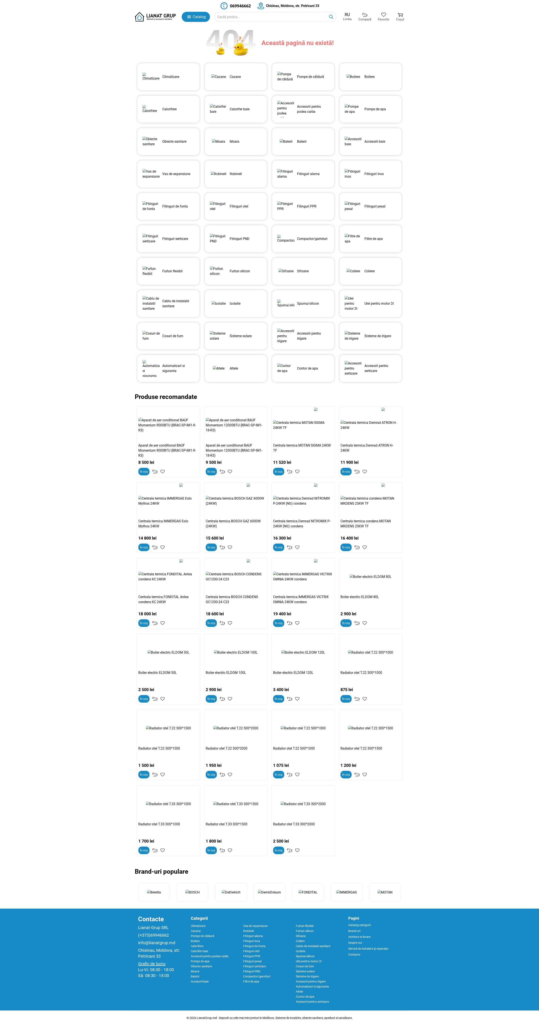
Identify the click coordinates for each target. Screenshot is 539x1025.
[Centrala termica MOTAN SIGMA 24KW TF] (303, 425)
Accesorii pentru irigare (311, 981)
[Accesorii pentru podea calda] (286, 109)
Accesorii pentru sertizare (312, 1001)
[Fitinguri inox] (353, 174)
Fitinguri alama (253, 936)
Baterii (195, 976)
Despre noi (355, 942)
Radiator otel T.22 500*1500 (159, 748)
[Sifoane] (286, 271)
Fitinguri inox (251, 941)
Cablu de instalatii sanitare (313, 946)
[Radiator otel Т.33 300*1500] (236, 804)
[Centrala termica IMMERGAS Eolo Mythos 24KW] (168, 501)
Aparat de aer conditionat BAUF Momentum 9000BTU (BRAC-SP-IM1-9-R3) (167, 450)
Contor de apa (305, 996)
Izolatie (300, 951)
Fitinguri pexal (252, 961)
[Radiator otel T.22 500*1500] (168, 728)
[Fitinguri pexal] (353, 206)
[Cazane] (218, 76)
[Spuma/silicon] (286, 303)
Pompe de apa (200, 961)
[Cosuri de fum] (151, 336)
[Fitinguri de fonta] (151, 206)
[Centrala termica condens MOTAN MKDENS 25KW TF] (370, 501)
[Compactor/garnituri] (286, 238)
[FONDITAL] (308, 892)
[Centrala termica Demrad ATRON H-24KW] (370, 425)
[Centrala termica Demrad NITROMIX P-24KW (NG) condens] (303, 501)
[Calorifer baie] (218, 109)
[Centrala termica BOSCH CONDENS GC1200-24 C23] (236, 577)
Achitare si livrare (359, 937)
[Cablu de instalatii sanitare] (151, 303)
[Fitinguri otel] (218, 206)
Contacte (151, 919)
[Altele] (218, 368)
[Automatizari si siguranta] (151, 368)
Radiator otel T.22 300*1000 (361, 673)
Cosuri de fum (305, 966)
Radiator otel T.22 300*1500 (361, 748)
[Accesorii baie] (353, 141)
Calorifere (197, 946)
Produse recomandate (166, 396)
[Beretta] (154, 892)
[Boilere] (353, 76)
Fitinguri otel (251, 951)
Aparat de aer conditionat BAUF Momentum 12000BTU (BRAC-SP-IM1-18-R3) (234, 450)
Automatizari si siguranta (312, 986)
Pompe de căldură (202, 936)
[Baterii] (286, 141)
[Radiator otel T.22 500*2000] (236, 728)
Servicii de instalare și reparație (368, 948)
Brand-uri (354, 931)
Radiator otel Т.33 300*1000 (159, 824)
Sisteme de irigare (307, 976)
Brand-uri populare (161, 871)
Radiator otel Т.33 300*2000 (294, 824)
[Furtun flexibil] (151, 271)
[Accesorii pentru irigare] (286, 336)
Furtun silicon (305, 931)
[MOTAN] (385, 892)
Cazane (196, 931)
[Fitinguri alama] (286, 174)
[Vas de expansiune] (151, 174)
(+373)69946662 (153, 935)
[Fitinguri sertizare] (151, 238)
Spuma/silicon (305, 956)
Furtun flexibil (305, 926)
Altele (299, 991)
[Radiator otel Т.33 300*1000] (168, 804)
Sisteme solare (305, 971)
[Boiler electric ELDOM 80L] (370, 577)
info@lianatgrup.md (156, 942)
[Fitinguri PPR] (286, 206)
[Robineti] (218, 174)
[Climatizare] (151, 76)
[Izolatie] (218, 303)
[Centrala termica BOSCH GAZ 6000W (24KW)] (236, 501)
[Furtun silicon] (218, 271)
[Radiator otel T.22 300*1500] (370, 728)
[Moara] (218, 141)
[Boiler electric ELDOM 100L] (236, 652)
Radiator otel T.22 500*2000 (226, 748)
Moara (195, 971)
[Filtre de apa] (353, 238)
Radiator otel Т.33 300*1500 (226, 824)
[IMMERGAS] (346, 892)
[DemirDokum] (269, 892)
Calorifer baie (199, 951)
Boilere (195, 941)
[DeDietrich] (231, 892)
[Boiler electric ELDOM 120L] (303, 652)
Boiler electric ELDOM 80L (359, 597)
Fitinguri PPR (251, 956)
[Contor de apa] (286, 368)
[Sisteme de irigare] (353, 336)
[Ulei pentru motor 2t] (353, 303)
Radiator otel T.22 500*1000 (294, 748)
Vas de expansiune (255, 926)
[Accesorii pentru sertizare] (353, 368)
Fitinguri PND (251, 971)
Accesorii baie (200, 981)
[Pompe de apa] (353, 109)
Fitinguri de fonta (254, 946)
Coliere (300, 941)
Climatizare (198, 926)
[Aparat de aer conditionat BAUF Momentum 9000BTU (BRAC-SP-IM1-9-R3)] (168, 425)
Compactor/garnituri (256, 976)
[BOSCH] (192, 892)
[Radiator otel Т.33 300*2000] (303, 804)
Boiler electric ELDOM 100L (226, 673)
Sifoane (301, 936)
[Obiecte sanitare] (151, 141)
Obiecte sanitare (201, 966)
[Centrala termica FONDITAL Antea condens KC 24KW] (168, 577)
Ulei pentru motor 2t (309, 961)
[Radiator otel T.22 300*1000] (370, 652)
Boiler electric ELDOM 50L (157, 673)
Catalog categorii (359, 925)
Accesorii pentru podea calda (209, 956)
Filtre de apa (251, 981)
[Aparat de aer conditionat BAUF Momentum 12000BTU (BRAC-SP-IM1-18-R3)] (236, 425)
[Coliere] (353, 271)
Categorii (199, 918)
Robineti (248, 931)
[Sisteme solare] (218, 336)
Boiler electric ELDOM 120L (293, 673)
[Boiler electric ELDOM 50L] (168, 652)
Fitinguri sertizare (254, 966)
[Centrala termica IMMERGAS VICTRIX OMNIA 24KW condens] (303, 577)
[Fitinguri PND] (218, 238)
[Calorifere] (151, 109)
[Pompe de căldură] (286, 76)
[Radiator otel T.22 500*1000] (303, 728)
